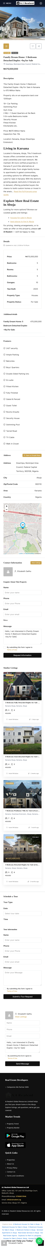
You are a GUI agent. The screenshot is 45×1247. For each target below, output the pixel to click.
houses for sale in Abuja (21, 218)
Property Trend (13, 1124)
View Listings (36, 563)
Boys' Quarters (12, 367)
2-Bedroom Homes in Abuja (25, 1230)
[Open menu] (7, 3)
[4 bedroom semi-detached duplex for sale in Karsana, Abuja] (22, 740)
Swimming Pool (13, 424)
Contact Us (11, 1172)
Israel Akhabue (13, 719)
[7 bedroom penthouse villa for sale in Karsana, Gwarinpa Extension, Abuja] (22, 794)
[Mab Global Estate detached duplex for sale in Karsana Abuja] (22, 25)
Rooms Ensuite (12, 412)
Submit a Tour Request (23, 996)
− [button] (6, 509)
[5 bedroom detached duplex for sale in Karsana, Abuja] (22, 848)
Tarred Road (11, 431)
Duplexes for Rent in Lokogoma (29, 1235)
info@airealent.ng (14, 1200)
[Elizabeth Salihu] (8, 572)
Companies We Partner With (18, 1087)
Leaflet (21, 553)
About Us (10, 1164)
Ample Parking (12, 355)
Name (6, 587)
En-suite (9, 380)
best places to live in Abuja (22, 221)
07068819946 (21, 1196)
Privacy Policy (12, 1168)
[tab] (6, 46)
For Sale (15, 53)
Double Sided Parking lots (17, 374)
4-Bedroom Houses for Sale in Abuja (26, 1224)
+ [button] (6, 506)
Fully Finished (12, 393)
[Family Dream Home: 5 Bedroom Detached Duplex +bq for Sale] (22, 525)
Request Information (23, 655)
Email (5, 609)
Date (5, 908)
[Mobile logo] (25, 3)
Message (7, 626)
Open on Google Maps (33, 455)
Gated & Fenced (13, 399)
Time (5, 919)
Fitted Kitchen (12, 386)
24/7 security (12, 348)
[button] (39, 1240)
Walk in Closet (12, 444)
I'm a (5, 620)
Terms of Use (12, 650)
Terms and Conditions (15, 1176)
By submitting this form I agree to (19, 648)
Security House (13, 418)
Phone (6, 598)
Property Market (13, 1128)
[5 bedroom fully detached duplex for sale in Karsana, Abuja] (22, 686)
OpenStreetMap (29, 553)
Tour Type (7, 902)
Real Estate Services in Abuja (28, 1233)
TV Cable (10, 437)
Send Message (22, 1064)
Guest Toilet (11, 405)
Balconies (10, 361)
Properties (11, 1160)
